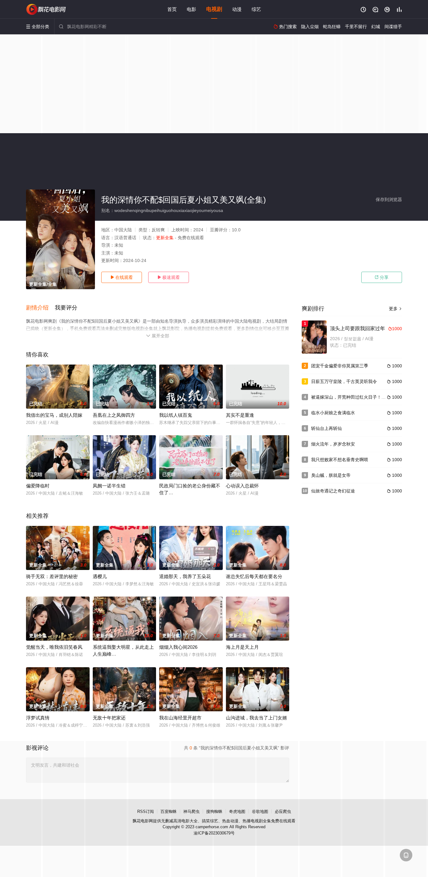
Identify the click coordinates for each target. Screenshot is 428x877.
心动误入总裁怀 (242, 485)
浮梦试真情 (38, 717)
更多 (395, 308)
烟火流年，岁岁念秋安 (333, 443)
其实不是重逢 (240, 415)
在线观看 (121, 277)
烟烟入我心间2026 (178, 647)
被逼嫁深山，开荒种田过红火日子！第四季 (352, 397)
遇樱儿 (100, 576)
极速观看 (168, 277)
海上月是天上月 (242, 647)
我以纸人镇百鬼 (175, 415)
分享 (382, 277)
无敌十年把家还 (109, 717)
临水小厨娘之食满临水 (333, 412)
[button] (40, 308)
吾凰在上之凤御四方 (114, 415)
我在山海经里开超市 (180, 717)
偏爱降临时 (38, 485)
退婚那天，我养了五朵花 (185, 576)
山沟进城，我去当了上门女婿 (256, 717)
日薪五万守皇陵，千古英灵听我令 (344, 381)
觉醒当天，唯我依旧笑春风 (54, 647)
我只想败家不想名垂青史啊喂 (339, 459)
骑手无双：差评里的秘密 (52, 576)
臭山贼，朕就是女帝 (331, 475)
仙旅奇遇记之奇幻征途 (333, 490)
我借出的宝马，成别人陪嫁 (54, 415)
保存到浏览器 (389, 199)
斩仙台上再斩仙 (326, 428)
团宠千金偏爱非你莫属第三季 (339, 365)
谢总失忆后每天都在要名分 (254, 576)
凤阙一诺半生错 (109, 485)
